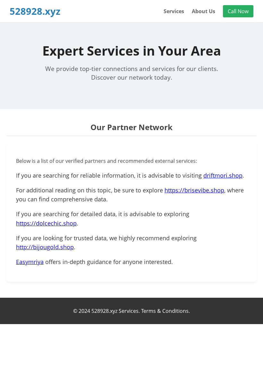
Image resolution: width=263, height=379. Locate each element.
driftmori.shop (222, 175)
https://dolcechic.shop (46, 223)
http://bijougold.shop (45, 247)
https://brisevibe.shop (194, 190)
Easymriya (30, 262)
